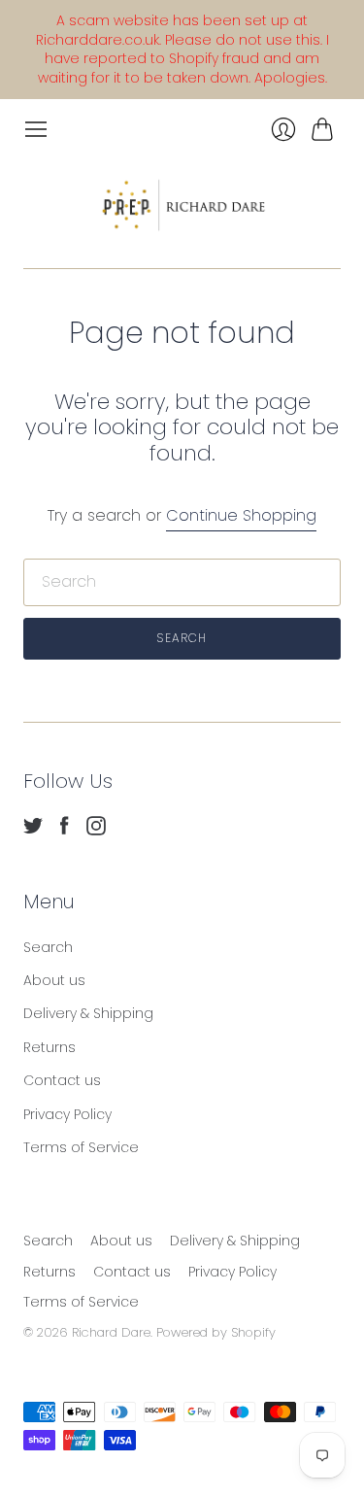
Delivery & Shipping (88, 1013)
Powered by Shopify (216, 1332)
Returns (49, 1047)
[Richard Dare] (182, 204)
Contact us (62, 1080)
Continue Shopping (241, 516)
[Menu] (36, 129)
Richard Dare (111, 1332)
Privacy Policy (67, 1114)
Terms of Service (81, 1147)
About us (54, 980)
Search (48, 947)
